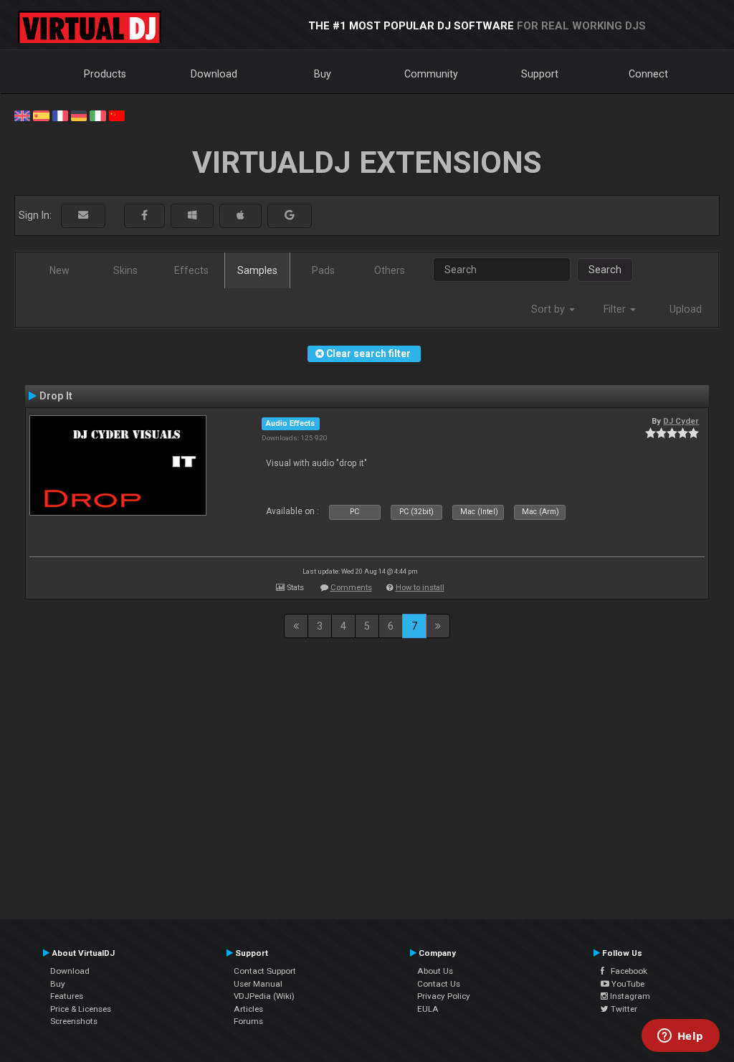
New (59, 270)
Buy (322, 74)
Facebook (625, 971)
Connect (648, 74)
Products (105, 74)
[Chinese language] (117, 114)
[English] (22, 114)
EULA (428, 1009)
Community (431, 74)
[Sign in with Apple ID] (240, 215)
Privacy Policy (443, 996)
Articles (248, 1009)
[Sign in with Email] (83, 215)
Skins (125, 270)
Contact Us (438, 984)
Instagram (629, 996)
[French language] (60, 114)
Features (66, 996)
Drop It (55, 396)
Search (604, 269)
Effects (191, 270)
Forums (248, 1021)
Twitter (623, 1009)
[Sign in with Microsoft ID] (192, 215)
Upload (685, 309)
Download (214, 74)
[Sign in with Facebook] (144, 215)
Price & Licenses (80, 1009)
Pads (323, 270)
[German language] (79, 114)
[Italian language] (97, 114)
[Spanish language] (41, 114)
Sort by (549, 309)
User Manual (258, 984)
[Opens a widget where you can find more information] (680, 1037)
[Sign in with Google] (289, 215)
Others (389, 270)
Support (539, 74)
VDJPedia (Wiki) (264, 996)
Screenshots (73, 1021)
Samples (257, 270)
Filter (616, 309)
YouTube (626, 984)
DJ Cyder (681, 421)
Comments (351, 587)
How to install (420, 587)
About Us (435, 971)
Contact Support (265, 971)
